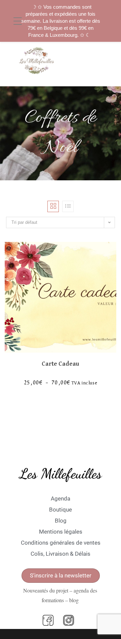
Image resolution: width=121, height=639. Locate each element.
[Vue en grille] (53, 206)
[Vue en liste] (68, 206)
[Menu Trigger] (17, 21)
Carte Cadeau (60, 364)
